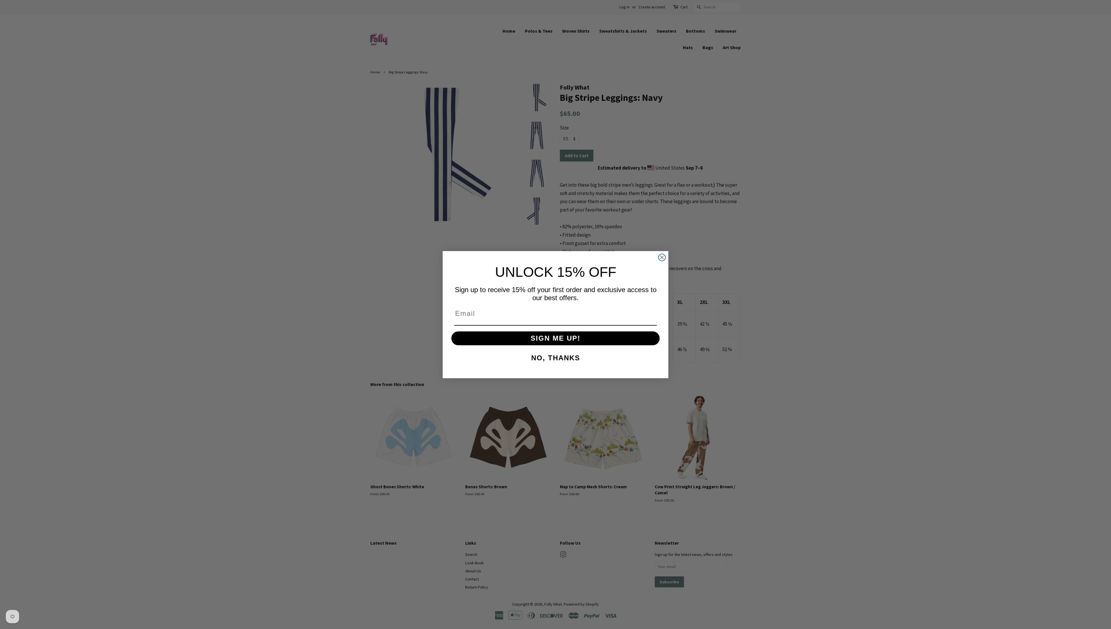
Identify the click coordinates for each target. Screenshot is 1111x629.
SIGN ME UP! (555, 338)
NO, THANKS (555, 358)
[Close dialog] (661, 257)
